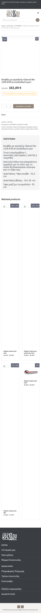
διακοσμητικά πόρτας (7, 129)
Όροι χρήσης (7, 554)
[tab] (18, 139)
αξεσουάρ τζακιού (12, 127)
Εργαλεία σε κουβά (22, 124)
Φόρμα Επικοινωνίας (11, 559)
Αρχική (3, 26)
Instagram (22, 6)
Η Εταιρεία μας (8, 549)
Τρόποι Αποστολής (10, 576)
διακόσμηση (21, 127)
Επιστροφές (7, 581)
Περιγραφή (9, 138)
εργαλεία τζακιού (20, 129)
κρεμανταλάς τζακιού (31, 129)
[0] (37, 14)
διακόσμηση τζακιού (31, 127)
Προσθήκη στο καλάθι (23, 106)
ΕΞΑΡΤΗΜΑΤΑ (18, 26)
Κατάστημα (9, 26)
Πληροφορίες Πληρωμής (12, 571)
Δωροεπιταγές (8, 593)
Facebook (19, 6)
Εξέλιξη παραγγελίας (11, 588)
